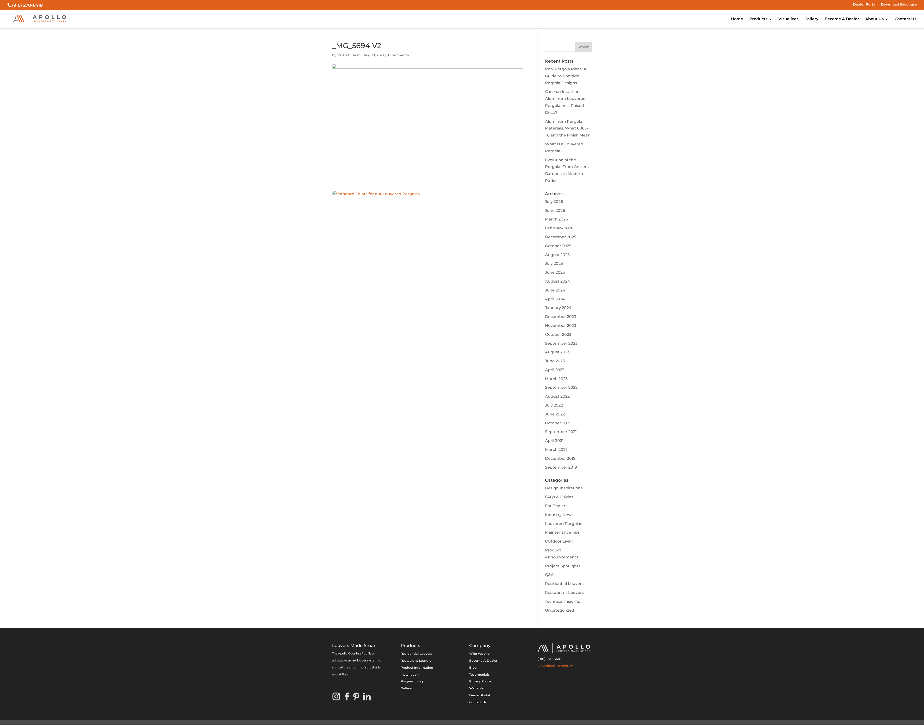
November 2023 (560, 325)
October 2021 (558, 423)
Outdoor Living (559, 541)
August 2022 (557, 396)
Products (758, 19)
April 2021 (554, 440)
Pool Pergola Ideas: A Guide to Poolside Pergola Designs (565, 76)
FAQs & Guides (559, 497)
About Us (874, 19)
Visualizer (788, 19)
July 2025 (554, 263)
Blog (473, 667)
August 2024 (557, 281)
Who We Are (479, 653)
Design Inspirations (564, 488)
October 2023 (558, 334)
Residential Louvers (564, 583)
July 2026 (554, 201)
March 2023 (556, 378)
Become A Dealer (842, 19)
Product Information (417, 667)
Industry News (559, 514)
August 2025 (557, 254)
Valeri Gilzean (349, 55)
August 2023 (557, 352)
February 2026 (559, 228)
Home (737, 19)
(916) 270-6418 (549, 659)
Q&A (549, 574)
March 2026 (556, 219)
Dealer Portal (864, 4)
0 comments (398, 55)
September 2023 (561, 343)
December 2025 (560, 237)
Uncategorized (559, 610)
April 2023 (554, 370)
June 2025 (555, 272)
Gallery (811, 19)
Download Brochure (899, 4)
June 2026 (555, 210)
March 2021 (556, 449)
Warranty (476, 688)
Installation (410, 674)
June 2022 (555, 414)
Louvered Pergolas (563, 523)
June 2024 (555, 290)
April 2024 (555, 299)
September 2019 (561, 467)
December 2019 (560, 458)
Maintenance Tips (562, 532)
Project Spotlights (562, 566)
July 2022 (554, 405)
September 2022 (561, 387)
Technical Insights (562, 601)
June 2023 (555, 361)
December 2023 (560, 316)
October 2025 (558, 246)
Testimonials (479, 674)
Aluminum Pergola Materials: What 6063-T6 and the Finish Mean (567, 128)
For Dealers (556, 506)
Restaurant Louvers (564, 592)
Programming (412, 681)
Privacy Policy (480, 681)
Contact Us (905, 19)
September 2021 (561, 431)
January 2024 (558, 307)
